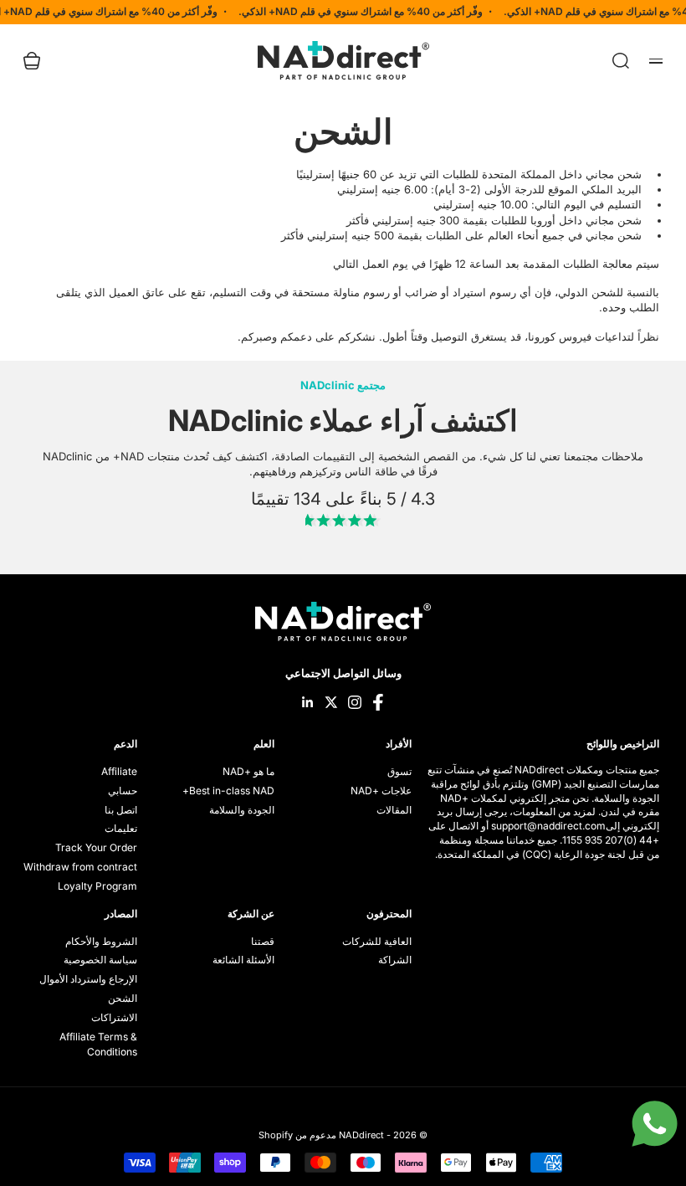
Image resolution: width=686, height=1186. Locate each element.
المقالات (394, 810)
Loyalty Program (97, 886)
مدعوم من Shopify (297, 1135)
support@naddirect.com (548, 825)
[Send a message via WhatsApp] (655, 1124)
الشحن (122, 998)
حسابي (122, 790)
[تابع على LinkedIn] (307, 702)
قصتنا (262, 941)
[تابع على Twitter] (331, 702)
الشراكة (395, 959)
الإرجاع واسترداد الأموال (88, 979)
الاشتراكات (114, 1017)
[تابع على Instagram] (354, 702)
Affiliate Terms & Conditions (98, 1044)
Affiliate (119, 771)
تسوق (399, 771)
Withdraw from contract (80, 866)
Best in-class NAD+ (228, 790)
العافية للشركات (377, 941)
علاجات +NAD (381, 790)
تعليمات (121, 828)
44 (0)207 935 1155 (607, 840)
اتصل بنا (121, 810)
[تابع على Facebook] (378, 702)
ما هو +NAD (248, 771)
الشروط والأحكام (101, 941)
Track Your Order (96, 847)
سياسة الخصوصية (100, 959)
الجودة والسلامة (241, 810)
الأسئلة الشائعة (243, 959)
